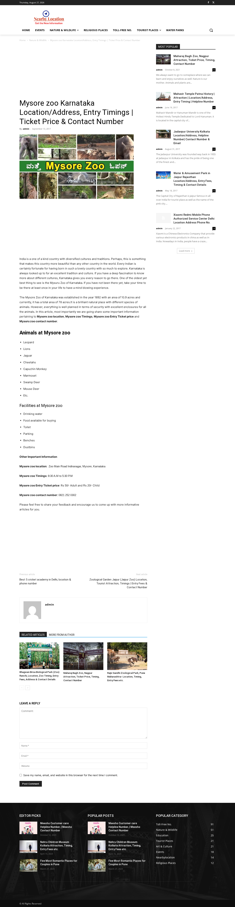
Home (22, 40)
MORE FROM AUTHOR (62, 634)
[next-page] (27, 687)
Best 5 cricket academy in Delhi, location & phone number (45, 581)
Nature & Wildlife (38, 40)
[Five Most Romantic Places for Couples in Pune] (28, 865)
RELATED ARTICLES (33, 634)
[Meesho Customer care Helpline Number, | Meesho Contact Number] (28, 828)
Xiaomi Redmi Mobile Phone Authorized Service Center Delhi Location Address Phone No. (193, 218)
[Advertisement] (83, 71)
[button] (211, 30)
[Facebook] (208, 3)
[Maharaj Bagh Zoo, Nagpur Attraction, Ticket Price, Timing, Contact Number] (83, 656)
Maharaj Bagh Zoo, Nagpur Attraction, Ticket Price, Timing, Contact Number (81, 677)
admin (26, 128)
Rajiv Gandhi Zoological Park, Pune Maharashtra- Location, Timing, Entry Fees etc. (126, 677)
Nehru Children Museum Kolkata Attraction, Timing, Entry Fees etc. (56, 846)
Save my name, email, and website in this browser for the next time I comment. (70, 775)
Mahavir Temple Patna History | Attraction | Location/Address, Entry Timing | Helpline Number (193, 97)
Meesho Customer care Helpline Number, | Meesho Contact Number (56, 827)
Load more (184, 250)
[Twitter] (213, 3)
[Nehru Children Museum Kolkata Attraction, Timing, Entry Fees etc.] (28, 846)
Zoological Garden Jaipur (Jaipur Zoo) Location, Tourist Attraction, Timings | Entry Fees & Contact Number (118, 583)
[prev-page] (21, 687)
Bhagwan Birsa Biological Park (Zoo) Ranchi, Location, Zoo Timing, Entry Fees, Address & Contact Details (39, 676)
